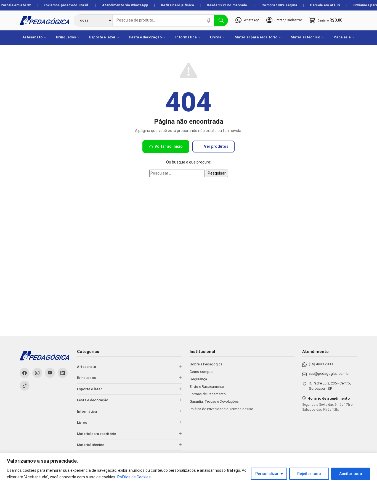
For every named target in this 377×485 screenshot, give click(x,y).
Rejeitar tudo (309, 473)
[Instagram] (37, 373)
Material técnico (305, 37)
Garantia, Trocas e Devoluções (214, 401)
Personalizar (267, 473)
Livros (215, 37)
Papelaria (342, 37)
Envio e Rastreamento (207, 386)
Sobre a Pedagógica (206, 364)
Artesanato (32, 37)
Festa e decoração (145, 37)
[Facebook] (25, 373)
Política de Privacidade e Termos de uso (221, 409)
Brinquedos (66, 37)
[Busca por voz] (208, 20)
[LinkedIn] (63, 373)
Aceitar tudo (350, 473)
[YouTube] (50, 373)
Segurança (198, 379)
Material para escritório (256, 37)
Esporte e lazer (102, 37)
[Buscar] (221, 20)
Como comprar (202, 372)
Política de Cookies (134, 477)
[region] (188, 469)
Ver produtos (216, 146)
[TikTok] (25, 386)
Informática (186, 37)
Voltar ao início (169, 146)
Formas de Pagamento (208, 394)
